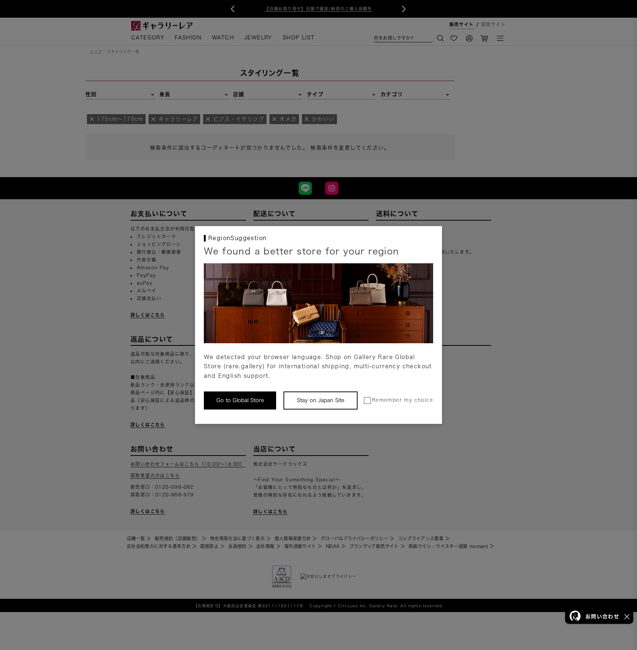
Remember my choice (402, 400)
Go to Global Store (240, 400)
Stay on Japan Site (320, 400)
